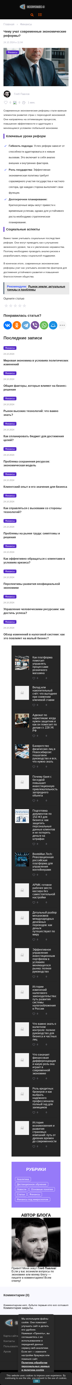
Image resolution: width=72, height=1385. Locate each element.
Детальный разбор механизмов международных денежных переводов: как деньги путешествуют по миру (45, 923)
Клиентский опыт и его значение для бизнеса (35, 486)
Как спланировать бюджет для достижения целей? (33, 438)
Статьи (21, 1194)
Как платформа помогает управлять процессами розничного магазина (42, 665)
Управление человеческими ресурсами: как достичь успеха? (33, 611)
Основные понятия (42, 1189)
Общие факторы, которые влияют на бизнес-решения (35, 387)
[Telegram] (26, 325)
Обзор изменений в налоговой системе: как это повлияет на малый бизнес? (34, 636)
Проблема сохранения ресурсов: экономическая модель (26, 463)
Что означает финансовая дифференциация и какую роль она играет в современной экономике (44, 1064)
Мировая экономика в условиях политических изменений (35, 362)
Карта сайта (10, 1335)
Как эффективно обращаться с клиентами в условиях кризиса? (34, 560)
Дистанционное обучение (31, 1184)
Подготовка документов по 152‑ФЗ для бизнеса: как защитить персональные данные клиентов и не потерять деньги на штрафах (44, 824)
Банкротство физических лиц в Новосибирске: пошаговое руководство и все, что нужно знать (45, 753)
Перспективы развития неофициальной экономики (31, 585)
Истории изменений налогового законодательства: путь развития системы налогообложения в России (44, 997)
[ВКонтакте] (7, 325)
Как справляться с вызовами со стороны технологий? (32, 510)
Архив (7, 1351)
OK (36, 1381)
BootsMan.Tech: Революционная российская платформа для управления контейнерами (43, 862)
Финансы (26, 24)
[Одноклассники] (17, 325)
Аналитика (23, 1179)
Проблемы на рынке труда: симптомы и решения (31, 535)
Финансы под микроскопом (32, 1199)
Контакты (9, 1341)
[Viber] (35, 325)
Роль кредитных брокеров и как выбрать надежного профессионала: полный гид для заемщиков (43, 1098)
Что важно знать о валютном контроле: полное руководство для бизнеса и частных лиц (45, 1031)
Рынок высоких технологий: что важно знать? (30, 413)
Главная (8, 24)
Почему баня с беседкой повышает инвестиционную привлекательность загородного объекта (45, 786)
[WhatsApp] (44, 325)
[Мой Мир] (53, 325)
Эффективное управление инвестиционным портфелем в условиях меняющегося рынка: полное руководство (44, 960)
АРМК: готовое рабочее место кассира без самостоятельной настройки (44, 891)
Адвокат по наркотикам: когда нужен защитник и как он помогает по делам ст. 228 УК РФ (45, 723)
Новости (21, 1189)
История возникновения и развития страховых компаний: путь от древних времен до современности (44, 1132)
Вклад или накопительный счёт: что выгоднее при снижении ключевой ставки (45, 693)
